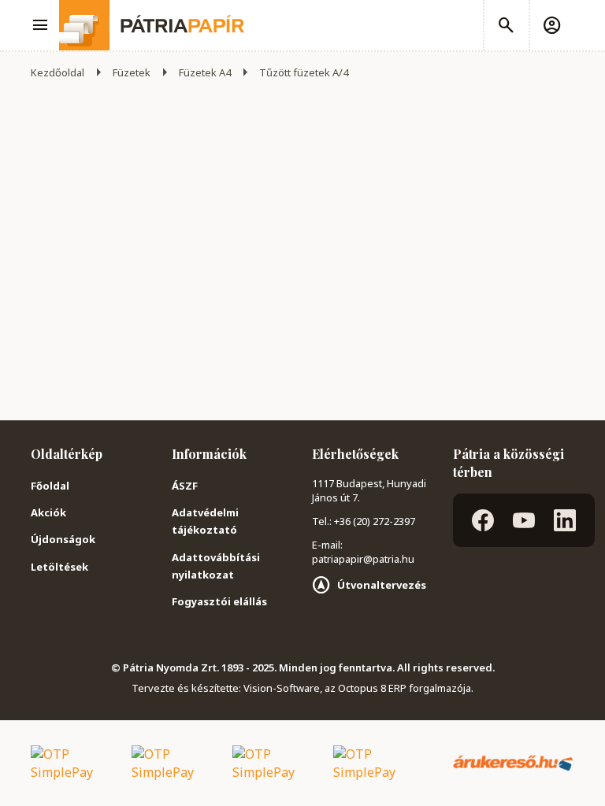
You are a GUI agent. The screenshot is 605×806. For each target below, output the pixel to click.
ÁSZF (185, 486)
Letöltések (59, 567)
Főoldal (50, 486)
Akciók (48, 512)
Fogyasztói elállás (219, 601)
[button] (551, 25)
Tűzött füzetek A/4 (303, 72)
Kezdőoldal (57, 72)
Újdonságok (63, 539)
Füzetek (131, 72)
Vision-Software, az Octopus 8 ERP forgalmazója (357, 688)
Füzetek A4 (205, 72)
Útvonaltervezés (381, 585)
